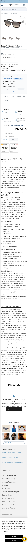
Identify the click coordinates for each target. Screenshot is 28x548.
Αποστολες (21, 96)
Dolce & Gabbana (17, 459)
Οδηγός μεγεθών (8, 78)
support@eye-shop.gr (9, 482)
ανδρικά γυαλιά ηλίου (17, 125)
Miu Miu (4, 457)
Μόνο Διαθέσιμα (9, 133)
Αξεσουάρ (13, 139)
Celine (3, 459)
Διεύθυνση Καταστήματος (11, 492)
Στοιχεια (6, 96)
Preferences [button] (5, 531)
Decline (14, 540)
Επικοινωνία (6, 488)
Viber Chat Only (8, 479)
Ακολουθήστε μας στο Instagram (14, 442)
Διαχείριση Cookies (9, 508)
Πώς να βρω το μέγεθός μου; (10, 91)
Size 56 (4, 139)
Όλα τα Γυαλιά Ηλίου (7, 462)
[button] (25, 24)
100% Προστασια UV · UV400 (10, 61)
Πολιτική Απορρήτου (9, 501)
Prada (18, 455)
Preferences (14, 544)
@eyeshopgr (15, 422)
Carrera (19, 452)
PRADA (11, 13)
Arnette (9, 455)
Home (2, 13)
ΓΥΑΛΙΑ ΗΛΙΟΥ (6, 13)
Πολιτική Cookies (8, 505)
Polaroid (4, 455)
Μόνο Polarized (9, 136)
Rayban (4, 452)
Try (13, 96)
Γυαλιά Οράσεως (18, 462)
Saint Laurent (17, 457)
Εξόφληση (6, 100)
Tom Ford (10, 457)
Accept (14, 536)
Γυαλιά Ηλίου (7, 495)
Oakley (9, 452)
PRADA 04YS (15, 13)
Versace (9, 459)
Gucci (14, 455)
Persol (13, 452)
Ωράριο (5, 485)
